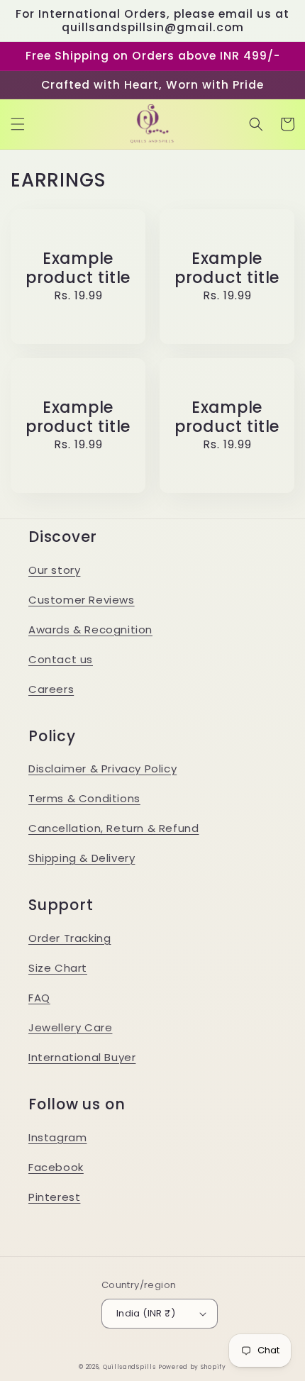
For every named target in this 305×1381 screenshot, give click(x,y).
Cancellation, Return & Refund (113, 828)
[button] (17, 124)
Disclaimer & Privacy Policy (102, 768)
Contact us (60, 659)
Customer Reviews (81, 599)
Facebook (56, 1167)
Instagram (57, 1137)
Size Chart (57, 967)
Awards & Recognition (90, 629)
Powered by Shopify (192, 1367)
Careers (51, 689)
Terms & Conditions (84, 798)
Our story (54, 569)
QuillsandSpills (129, 1367)
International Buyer (81, 1057)
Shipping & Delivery (81, 857)
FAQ (39, 997)
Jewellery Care (70, 1027)
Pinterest (54, 1196)
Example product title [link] (78, 268)
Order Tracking (69, 938)
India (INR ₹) (145, 1313)
